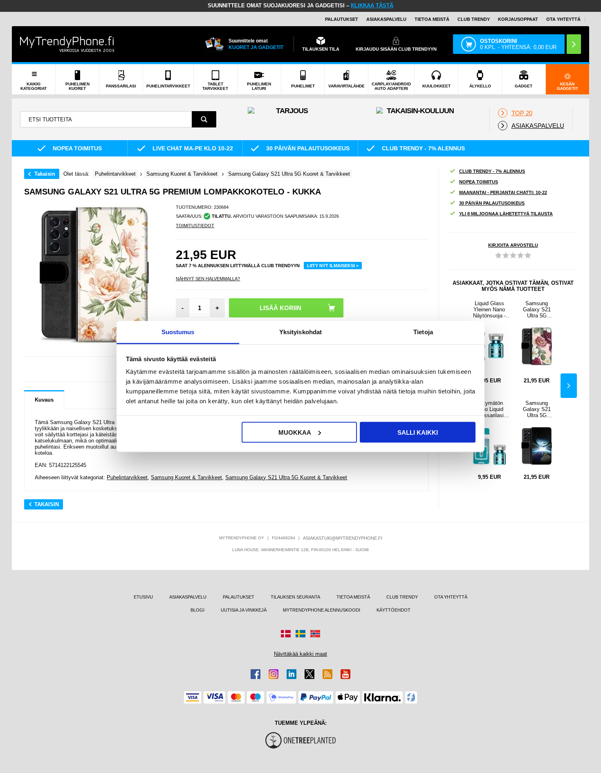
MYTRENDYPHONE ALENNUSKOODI (321, 610)
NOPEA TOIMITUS (478, 181)
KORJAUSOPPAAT (518, 19)
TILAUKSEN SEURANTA (295, 596)
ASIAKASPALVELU (386, 19)
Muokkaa (294, 432)
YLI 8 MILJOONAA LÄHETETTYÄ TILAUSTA (506, 213)
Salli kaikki (417, 432)
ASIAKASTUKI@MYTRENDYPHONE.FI (342, 538)
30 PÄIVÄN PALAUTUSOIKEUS (492, 203)
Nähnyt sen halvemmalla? (208, 278)
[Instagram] (273, 674)
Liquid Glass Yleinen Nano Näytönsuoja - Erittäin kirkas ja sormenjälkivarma (489, 309)
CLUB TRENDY (402, 596)
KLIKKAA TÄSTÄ (372, 5)
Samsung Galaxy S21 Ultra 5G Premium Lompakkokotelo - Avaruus (536, 409)
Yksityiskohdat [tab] (300, 331)
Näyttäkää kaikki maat (300, 654)
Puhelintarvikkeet (127, 477)
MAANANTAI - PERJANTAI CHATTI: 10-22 (503, 192)
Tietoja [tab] (423, 331)
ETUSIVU (143, 596)
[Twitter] (309, 674)
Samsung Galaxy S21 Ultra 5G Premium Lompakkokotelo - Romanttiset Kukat (536, 309)
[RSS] (327, 674)
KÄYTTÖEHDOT (393, 610)
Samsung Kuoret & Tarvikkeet (186, 477)
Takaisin (44, 174)
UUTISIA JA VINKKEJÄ (244, 610)
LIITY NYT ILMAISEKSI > (333, 265)
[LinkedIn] (291, 674)
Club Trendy (473, 19)
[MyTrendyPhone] (67, 44)
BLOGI (197, 610)
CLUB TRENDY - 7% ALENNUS (492, 171)
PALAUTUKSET (341, 19)
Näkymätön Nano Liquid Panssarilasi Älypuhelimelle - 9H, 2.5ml (489, 409)
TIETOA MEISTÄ (432, 19)
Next (569, 385)
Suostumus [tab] (178, 331)
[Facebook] (255, 674)
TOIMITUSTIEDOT (195, 225)
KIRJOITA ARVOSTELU (513, 245)
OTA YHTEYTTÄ (563, 19)
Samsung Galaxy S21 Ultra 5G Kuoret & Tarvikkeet (286, 477)
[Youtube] (345, 674)
